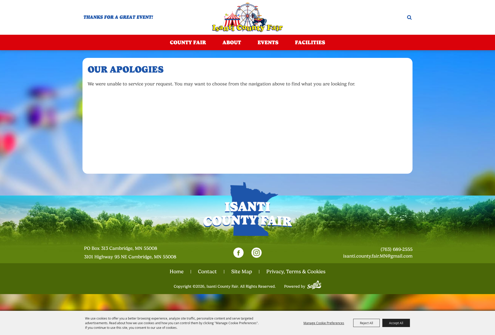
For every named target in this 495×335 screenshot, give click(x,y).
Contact (207, 272)
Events (268, 42)
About (231, 42)
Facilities (310, 42)
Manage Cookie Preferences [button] (323, 323)
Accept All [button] (396, 323)
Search (409, 17)
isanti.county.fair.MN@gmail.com (377, 256)
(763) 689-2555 (396, 249)
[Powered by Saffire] (314, 284)
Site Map (241, 272)
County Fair (188, 42)
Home (177, 272)
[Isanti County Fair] (247, 17)
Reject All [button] (366, 323)
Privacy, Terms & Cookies (295, 272)
